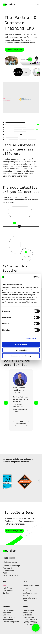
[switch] (35, 317)
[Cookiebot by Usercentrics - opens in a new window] (31, 277)
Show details (31, 338)
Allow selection (21, 350)
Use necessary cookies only (21, 356)
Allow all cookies (21, 344)
